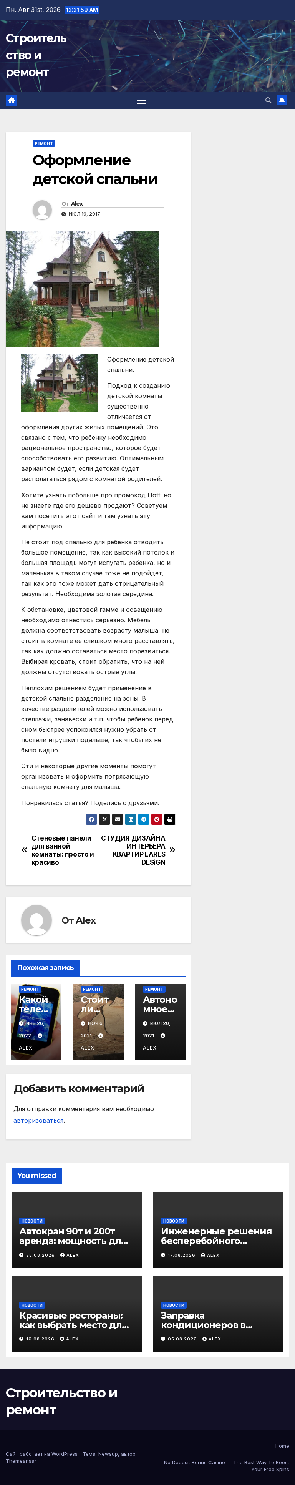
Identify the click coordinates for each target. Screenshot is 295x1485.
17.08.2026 (182, 1255)
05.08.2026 (183, 1339)
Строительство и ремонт (36, 55)
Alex (77, 203)
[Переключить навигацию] (141, 100)
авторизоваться (38, 1120)
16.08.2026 (41, 1339)
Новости (32, 1221)
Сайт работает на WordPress (42, 1454)
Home (282, 1446)
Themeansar (21, 1461)
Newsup (108, 1454)
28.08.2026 (41, 1255)
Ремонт (44, 143)
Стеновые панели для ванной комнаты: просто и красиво (62, 850)
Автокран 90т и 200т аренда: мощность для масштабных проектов (73, 1241)
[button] (268, 100)
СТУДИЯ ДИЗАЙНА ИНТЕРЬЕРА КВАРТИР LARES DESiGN (133, 850)
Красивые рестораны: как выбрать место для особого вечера (73, 1325)
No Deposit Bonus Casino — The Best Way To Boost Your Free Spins (226, 1465)
